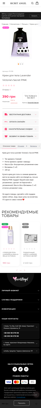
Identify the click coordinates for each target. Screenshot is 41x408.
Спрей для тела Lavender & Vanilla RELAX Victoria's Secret (10, 254)
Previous (17, 270)
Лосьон (25, 24)
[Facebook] (15, 369)
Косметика (14, 24)
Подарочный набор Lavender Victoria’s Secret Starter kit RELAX (30, 254)
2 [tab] (20, 64)
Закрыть (34, 16)
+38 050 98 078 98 (11, 333)
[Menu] (3, 3)
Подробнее (6, 18)
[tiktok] (20, 369)
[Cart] (37, 3)
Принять (21, 403)
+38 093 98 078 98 (11, 336)
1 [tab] (18, 64)
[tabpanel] (20, 43)
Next (24, 270)
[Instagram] (26, 369)
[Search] (32, 3)
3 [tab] (22, 64)
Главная (5, 24)
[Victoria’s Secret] (31, 97)
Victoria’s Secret (33, 102)
